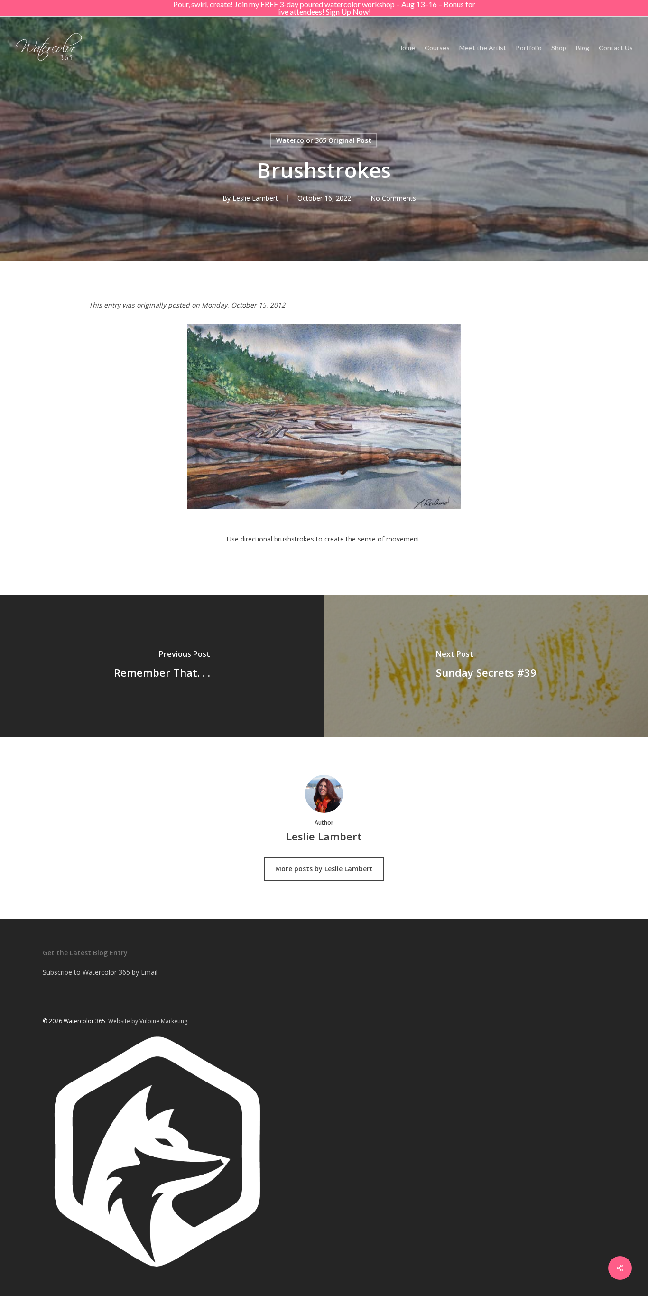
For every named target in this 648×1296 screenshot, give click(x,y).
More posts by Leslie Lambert (324, 868)
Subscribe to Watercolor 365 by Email (100, 972)
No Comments (393, 198)
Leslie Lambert (255, 198)
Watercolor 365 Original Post (323, 140)
